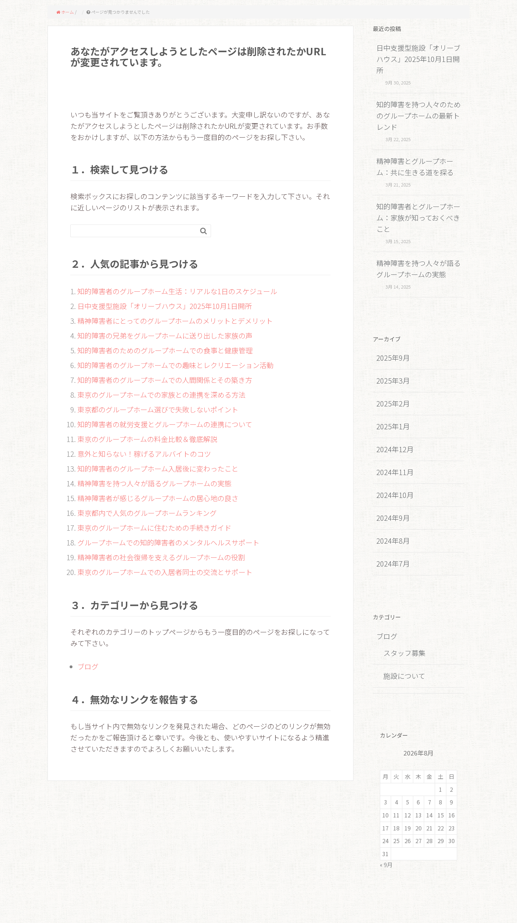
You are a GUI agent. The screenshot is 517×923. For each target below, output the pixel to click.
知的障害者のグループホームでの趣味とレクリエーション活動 (175, 365)
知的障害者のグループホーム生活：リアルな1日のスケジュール (177, 291)
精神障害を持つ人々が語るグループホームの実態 (154, 483)
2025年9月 (393, 358)
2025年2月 (393, 403)
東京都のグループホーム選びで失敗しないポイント (157, 409)
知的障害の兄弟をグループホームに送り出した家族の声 (165, 335)
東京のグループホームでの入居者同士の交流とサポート (165, 572)
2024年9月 (393, 518)
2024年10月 (395, 495)
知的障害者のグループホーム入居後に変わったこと (157, 468)
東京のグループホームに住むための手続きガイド (154, 528)
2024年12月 (395, 449)
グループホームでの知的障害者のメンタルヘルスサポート (168, 542)
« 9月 (386, 864)
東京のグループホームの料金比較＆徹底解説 (147, 439)
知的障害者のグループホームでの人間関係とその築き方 (164, 380)
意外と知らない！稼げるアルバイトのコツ (144, 454)
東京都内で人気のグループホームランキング (147, 513)
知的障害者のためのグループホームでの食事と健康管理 (165, 350)
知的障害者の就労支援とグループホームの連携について (164, 424)
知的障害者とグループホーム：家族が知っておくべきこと (418, 217)
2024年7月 (393, 563)
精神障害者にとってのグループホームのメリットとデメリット (175, 321)
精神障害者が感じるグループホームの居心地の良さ (157, 498)
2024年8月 (393, 541)
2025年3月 (393, 380)
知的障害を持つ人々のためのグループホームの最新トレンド (418, 115)
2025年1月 (393, 426)
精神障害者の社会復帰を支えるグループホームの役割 (161, 557)
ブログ (87, 666)
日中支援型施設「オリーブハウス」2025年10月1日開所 (164, 306)
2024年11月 (395, 472)
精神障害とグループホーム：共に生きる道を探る (415, 166)
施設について (404, 676)
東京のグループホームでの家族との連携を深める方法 (161, 395)
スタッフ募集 (404, 653)
